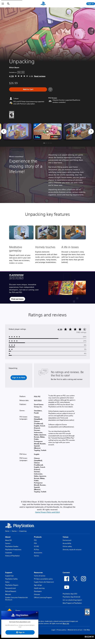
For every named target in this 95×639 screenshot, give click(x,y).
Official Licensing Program (43, 597)
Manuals (8, 594)
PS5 (35, 540)
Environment (67, 540)
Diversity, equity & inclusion (72, 549)
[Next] (91, 131)
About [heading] (7, 537)
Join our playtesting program (72, 600)
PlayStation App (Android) (71, 597)
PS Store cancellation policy (43, 579)
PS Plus (36, 549)
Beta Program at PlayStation (72, 603)
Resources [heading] (38, 572)
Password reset (10, 588)
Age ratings (38, 585)
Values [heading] (65, 537)
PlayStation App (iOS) (70, 594)
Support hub (9, 576)
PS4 (35, 543)
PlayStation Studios (11, 546)
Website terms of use (75, 630)
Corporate (8, 553)
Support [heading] (8, 572)
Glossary (37, 594)
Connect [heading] (66, 572)
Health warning (39, 588)
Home (7, 531)
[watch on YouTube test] (55, 136)
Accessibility (67, 543)
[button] (47, 131)
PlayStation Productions (13, 549)
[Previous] (3, 131)
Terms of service (39, 576)
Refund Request (10, 591)
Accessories (38, 553)
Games (14, 531)
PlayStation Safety (11, 579)
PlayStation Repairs (11, 585)
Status (7, 582)
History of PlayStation (12, 556)
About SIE (8, 540)
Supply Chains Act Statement (44, 582)
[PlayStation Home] (43, 3)
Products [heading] (38, 537)
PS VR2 (36, 546)
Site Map (87, 630)
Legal (53, 630)
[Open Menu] (3, 3)
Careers (7, 543)
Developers (38, 591)
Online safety (67, 546)
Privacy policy (61, 630)
